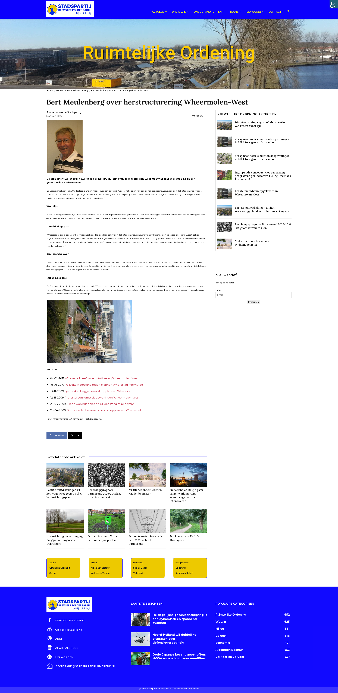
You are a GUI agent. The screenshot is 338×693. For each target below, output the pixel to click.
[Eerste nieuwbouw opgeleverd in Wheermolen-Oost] (224, 193)
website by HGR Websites (186, 688)
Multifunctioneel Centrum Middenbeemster (145, 491)
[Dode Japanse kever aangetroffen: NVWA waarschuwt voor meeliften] (140, 659)
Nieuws (59, 90)
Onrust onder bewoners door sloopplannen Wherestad (104, 410)
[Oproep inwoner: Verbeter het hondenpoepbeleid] (106, 521)
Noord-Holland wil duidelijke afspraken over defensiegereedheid (174, 638)
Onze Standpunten (208, 11)
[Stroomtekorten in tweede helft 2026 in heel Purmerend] (147, 521)
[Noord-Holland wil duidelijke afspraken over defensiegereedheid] (140, 639)
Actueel (158, 11)
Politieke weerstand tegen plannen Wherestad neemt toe (104, 384)
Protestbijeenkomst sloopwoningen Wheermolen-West (102, 397)
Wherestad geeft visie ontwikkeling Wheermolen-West (101, 378)
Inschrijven (253, 301)
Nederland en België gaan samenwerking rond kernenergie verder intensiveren (186, 495)
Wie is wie (179, 11)
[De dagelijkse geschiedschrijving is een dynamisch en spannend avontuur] (140, 619)
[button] (288, 12)
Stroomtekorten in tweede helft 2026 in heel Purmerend (146, 540)
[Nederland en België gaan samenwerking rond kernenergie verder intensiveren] (188, 475)
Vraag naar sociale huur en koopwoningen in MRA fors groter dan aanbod (262, 140)
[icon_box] (65, 620)
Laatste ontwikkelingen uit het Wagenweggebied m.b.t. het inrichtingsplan (64, 493)
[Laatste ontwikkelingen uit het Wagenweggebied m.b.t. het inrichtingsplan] (65, 475)
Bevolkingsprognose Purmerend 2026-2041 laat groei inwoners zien (104, 493)
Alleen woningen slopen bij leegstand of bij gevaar (100, 404)
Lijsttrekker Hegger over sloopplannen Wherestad (98, 391)
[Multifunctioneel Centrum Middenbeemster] (147, 475)
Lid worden (255, 11)
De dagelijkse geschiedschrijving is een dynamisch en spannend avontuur (180, 619)
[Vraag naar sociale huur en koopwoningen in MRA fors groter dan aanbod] (224, 142)
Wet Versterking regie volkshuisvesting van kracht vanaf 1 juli (260, 124)
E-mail (218, 290)
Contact (274, 11)
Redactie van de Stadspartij (64, 112)
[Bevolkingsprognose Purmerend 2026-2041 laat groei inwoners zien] (106, 475)
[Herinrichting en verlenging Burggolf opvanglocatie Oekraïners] (65, 521)
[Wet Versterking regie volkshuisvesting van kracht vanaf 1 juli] (224, 125)
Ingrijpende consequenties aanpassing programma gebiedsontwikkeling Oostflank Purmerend (263, 176)
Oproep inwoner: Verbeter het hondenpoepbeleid (105, 538)
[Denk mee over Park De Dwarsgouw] (188, 521)
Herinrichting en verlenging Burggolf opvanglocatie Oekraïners (64, 540)
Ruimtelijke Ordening (77, 90)
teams (234, 11)
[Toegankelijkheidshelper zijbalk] (334, 4)
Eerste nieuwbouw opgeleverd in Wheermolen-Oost (256, 192)
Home (49, 90)
